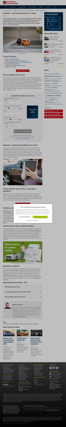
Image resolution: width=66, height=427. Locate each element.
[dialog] (33, 213)
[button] (33, 220)
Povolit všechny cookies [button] (40, 216)
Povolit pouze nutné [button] (25, 216)
